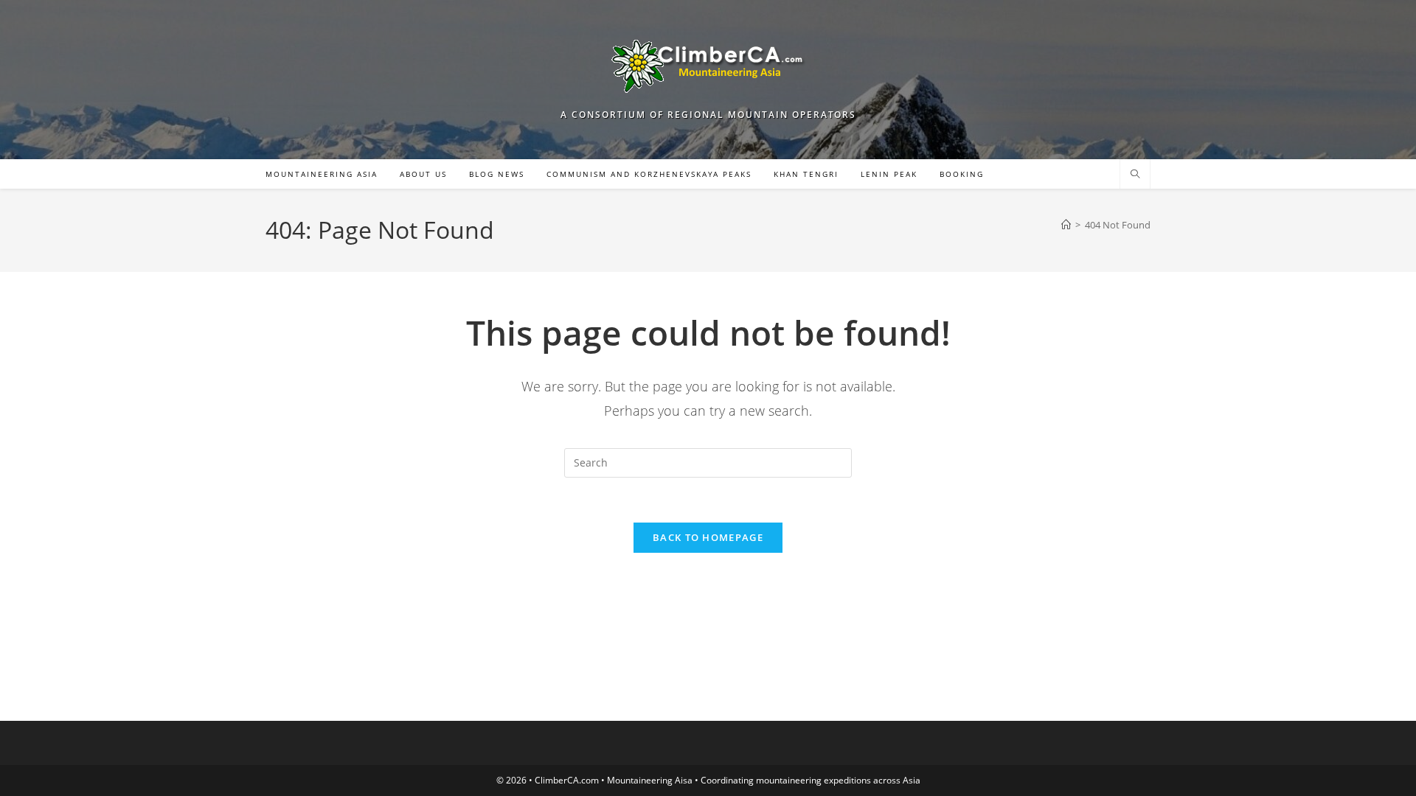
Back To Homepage (708, 537)
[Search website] (1135, 175)
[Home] (1066, 224)
